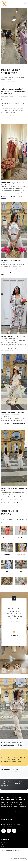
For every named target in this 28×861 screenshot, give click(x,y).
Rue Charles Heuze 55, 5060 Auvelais (12, 824)
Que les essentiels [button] (14, 858)
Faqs (2, 845)
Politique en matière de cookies (7, 854)
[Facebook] (3, 831)
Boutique (3, 846)
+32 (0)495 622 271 (8, 826)
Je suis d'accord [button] (23, 858)
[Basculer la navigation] (25, 3)
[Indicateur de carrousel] (8, 670)
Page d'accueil (4, 843)
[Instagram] (9, 831)
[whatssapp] (14, 831)
